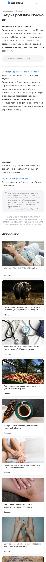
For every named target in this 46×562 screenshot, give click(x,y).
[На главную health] (16, 3)
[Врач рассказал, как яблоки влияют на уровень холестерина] (23, 377)
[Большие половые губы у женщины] (23, 259)
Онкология (20, 11)
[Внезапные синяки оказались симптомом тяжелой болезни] (23, 496)
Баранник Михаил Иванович (25, 71)
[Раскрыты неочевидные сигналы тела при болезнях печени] (23, 456)
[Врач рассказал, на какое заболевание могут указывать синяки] (23, 535)
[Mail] (8, 3)
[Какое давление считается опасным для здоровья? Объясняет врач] (23, 338)
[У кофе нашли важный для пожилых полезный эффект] (23, 417)
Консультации (7, 11)
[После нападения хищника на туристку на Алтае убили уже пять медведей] (23, 298)
